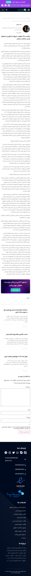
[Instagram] (9, 452)
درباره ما (22, 543)
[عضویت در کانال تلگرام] (2, 5)
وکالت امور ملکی (21, 517)
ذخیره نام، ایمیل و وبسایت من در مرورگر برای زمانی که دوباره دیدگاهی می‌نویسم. (16, 427)
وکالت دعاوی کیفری (20, 524)
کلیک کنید (9, 2)
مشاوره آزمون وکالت (20, 534)
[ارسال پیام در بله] (5, 5)
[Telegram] (6, 452)
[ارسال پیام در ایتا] (9, 5)
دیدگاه (27, 387)
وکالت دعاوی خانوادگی (20, 514)
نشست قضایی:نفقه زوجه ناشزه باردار (17, 334)
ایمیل (28, 417)
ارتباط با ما (21, 448)
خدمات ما (21, 502)
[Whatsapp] (17, 452)
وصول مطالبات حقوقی (19, 528)
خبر (28, 298)
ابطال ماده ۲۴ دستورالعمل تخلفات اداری (16, 356)
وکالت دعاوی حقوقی (20, 531)
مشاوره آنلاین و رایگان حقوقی (17, 507)
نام (29, 410)
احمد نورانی (18, 24)
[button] (15, 5)
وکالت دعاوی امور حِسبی (19, 521)
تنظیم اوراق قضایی (20, 511)
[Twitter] (13, 452)
